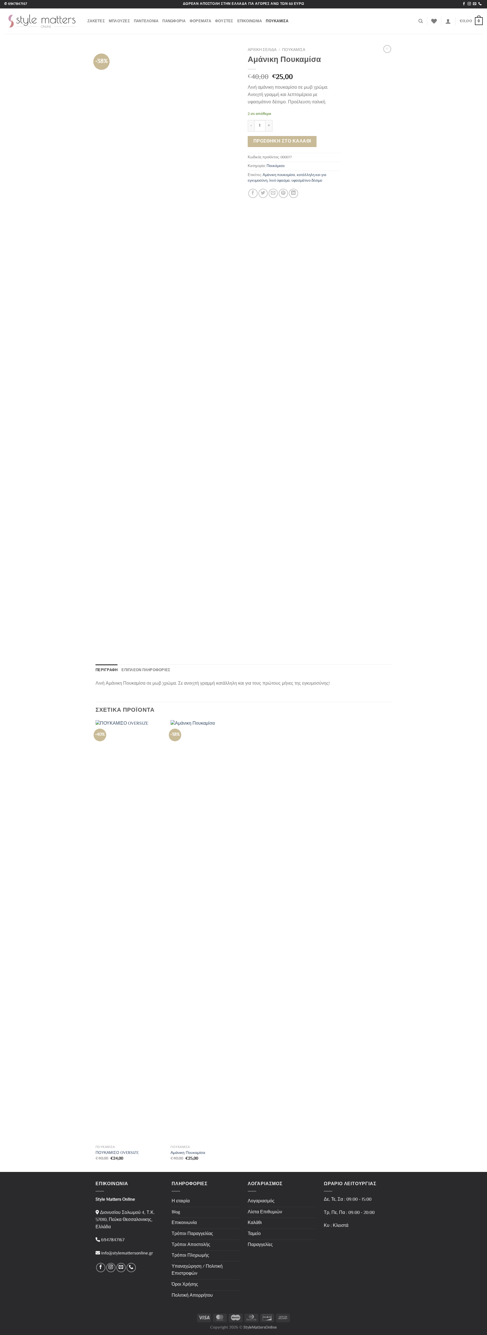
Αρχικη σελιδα (262, 50)
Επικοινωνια (249, 21)
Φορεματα (200, 21)
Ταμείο (254, 1234)
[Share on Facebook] (253, 193)
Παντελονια (146, 21)
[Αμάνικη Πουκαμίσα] (205, 931)
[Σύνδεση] (448, 21)
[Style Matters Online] (41, 21)
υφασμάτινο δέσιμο (306, 181)
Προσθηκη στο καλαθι (282, 141)
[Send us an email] (474, 4)
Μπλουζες (119, 21)
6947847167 (17, 4)
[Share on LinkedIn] (293, 193)
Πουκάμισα (276, 166)
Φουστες (224, 21)
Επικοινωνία (184, 1223)
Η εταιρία (181, 1201)
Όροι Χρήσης (185, 1284)
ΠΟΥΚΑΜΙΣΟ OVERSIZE (117, 1153)
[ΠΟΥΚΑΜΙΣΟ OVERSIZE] (130, 931)
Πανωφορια (173, 21)
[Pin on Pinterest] (283, 193)
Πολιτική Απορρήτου (192, 1295)
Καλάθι (255, 1223)
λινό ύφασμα (279, 181)
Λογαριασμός (261, 1201)
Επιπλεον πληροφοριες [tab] (145, 670)
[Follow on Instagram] (469, 4)
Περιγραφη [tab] (107, 670)
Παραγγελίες (260, 1245)
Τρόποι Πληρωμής (190, 1255)
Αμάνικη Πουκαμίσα (188, 1153)
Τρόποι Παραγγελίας (192, 1234)
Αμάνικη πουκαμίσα (279, 175)
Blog (176, 1212)
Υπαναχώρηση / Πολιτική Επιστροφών (197, 1270)
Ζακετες (96, 21)
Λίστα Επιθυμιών (265, 1212)
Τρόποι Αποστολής (191, 1245)
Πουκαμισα (277, 21)
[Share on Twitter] (263, 193)
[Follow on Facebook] (464, 4)
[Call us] (480, 4)
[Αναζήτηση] (421, 21)
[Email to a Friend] (273, 193)
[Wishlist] (434, 21)
